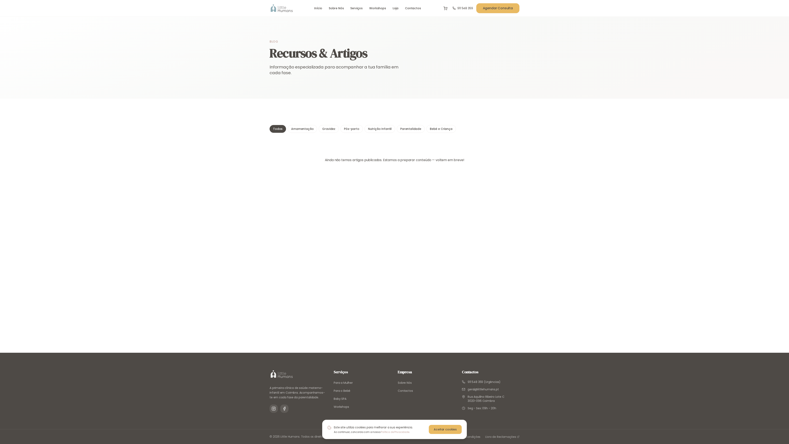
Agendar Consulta (498, 8)
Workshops (377, 8)
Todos (278, 129)
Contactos (413, 8)
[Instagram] (274, 409)
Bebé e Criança (441, 129)
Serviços (356, 8)
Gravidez (328, 129)
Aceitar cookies (445, 429)
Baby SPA (340, 399)
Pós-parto (351, 129)
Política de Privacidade (395, 432)
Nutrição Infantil (380, 129)
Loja (395, 8)
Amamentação (302, 129)
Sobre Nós (336, 8)
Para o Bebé (342, 391)
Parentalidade (410, 129)
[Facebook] (284, 409)
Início (318, 8)
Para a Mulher (343, 383)
